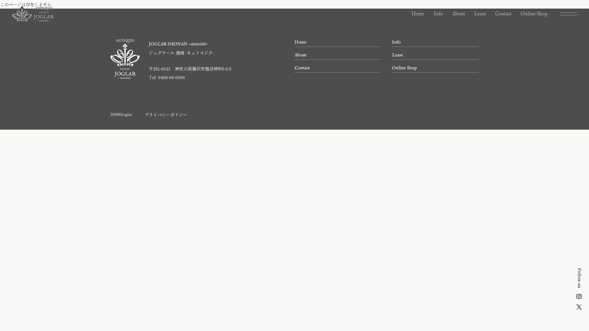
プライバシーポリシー (165, 114)
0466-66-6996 (171, 77)
